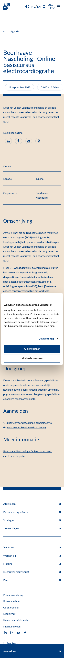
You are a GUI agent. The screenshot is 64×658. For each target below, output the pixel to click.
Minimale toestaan (32, 358)
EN (39, 6)
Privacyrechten (11, 601)
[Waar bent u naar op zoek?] (44, 6)
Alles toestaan (32, 348)
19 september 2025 (19, 87)
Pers (5, 580)
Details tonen (46, 338)
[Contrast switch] (27, 6)
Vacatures (9, 547)
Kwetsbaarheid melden (16, 620)
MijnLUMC (51, 6)
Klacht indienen (12, 626)
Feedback (12, 643)
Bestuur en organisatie (15, 512)
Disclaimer (9, 613)
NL (33, 6)
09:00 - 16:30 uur (50, 87)
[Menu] (58, 6)
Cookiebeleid (11, 607)
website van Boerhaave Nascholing (26, 427)
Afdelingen (9, 503)
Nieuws (7, 563)
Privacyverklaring (13, 594)
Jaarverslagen (11, 528)
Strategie (8, 520)
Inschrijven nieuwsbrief (16, 571)
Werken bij (9, 555)
